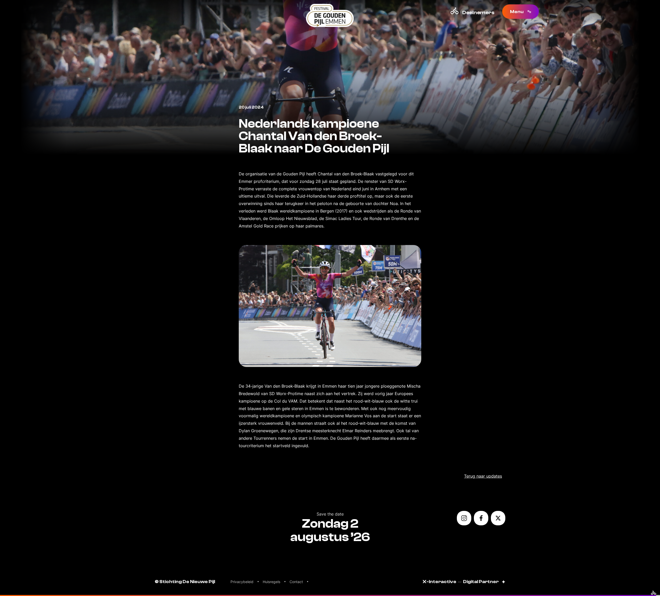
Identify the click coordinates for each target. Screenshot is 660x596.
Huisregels (271, 581)
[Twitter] (498, 518)
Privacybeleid (241, 581)
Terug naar (483, 476)
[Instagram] (464, 518)
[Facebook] (481, 518)
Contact (296, 581)
